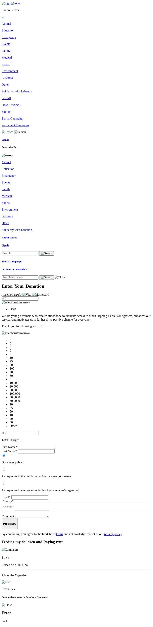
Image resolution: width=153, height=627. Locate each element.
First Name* (9, 447)
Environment (10, 71)
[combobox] (77, 506)
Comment (8, 516)
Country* (8, 501)
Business (7, 77)
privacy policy (113, 534)
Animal (6, 23)
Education (8, 30)
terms (59, 534)
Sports (6, 64)
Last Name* (9, 451)
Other (5, 84)
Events (6, 44)
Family (6, 50)
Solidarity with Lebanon (17, 91)
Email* (6, 497)
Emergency (9, 37)
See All (6, 98)
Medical (7, 57)
